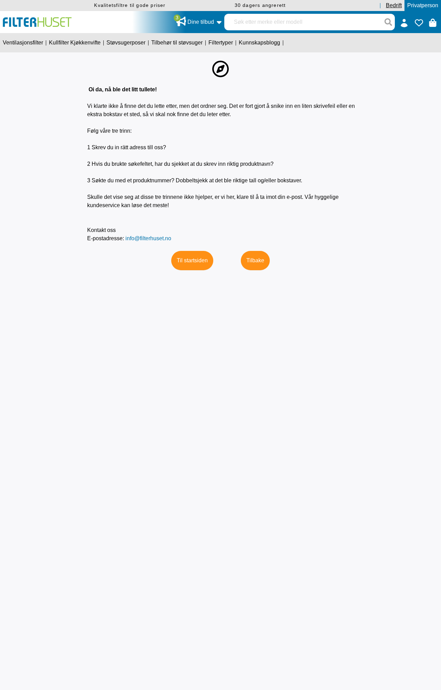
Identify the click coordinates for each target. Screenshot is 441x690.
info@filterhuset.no (148, 238)
